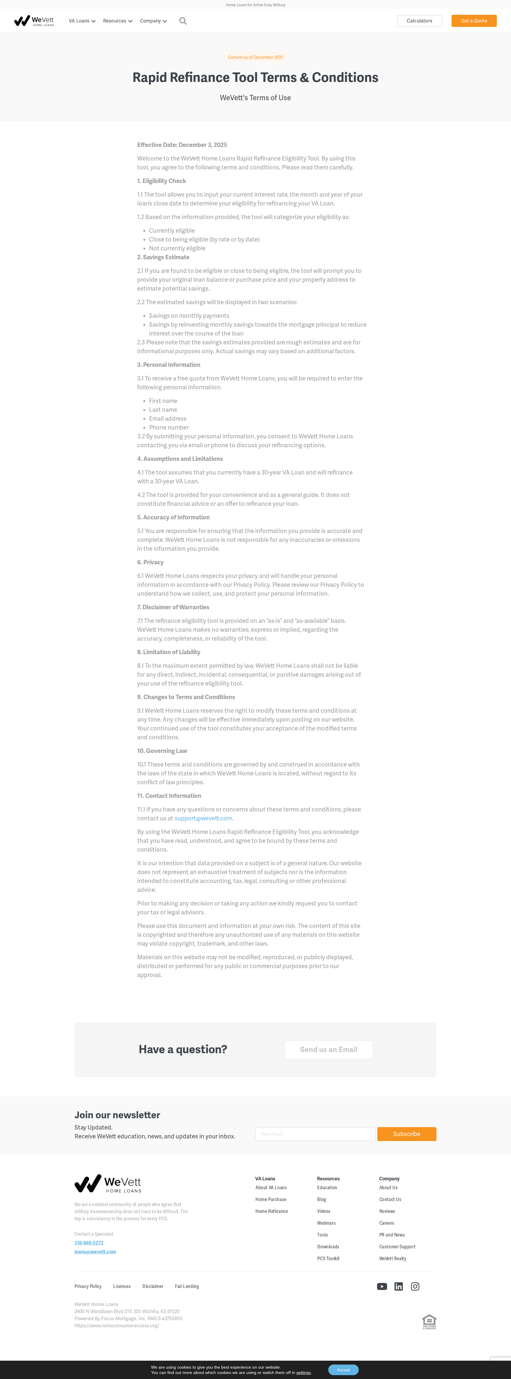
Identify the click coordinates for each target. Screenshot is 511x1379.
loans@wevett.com (95, 1252)
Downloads (328, 1247)
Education (327, 1188)
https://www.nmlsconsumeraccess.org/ (117, 1326)
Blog (321, 1200)
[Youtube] (382, 1286)
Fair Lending (187, 1286)
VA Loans (79, 21)
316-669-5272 (89, 1243)
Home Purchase (271, 1200)
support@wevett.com (203, 818)
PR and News (392, 1235)
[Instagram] (415, 1286)
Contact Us (390, 1200)
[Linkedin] (398, 1286)
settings (303, 1372)
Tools (322, 1235)
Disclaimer (153, 1286)
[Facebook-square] (431, 1286)
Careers (386, 1223)
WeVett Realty (393, 1259)
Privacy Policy (88, 1286)
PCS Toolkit (328, 1259)
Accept (343, 1369)
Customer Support (397, 1247)
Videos (324, 1211)
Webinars (326, 1223)
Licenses (122, 1286)
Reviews (387, 1211)
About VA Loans (271, 1188)
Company (150, 21)
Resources (115, 21)
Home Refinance (272, 1211)
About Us (388, 1188)
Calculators (419, 21)
